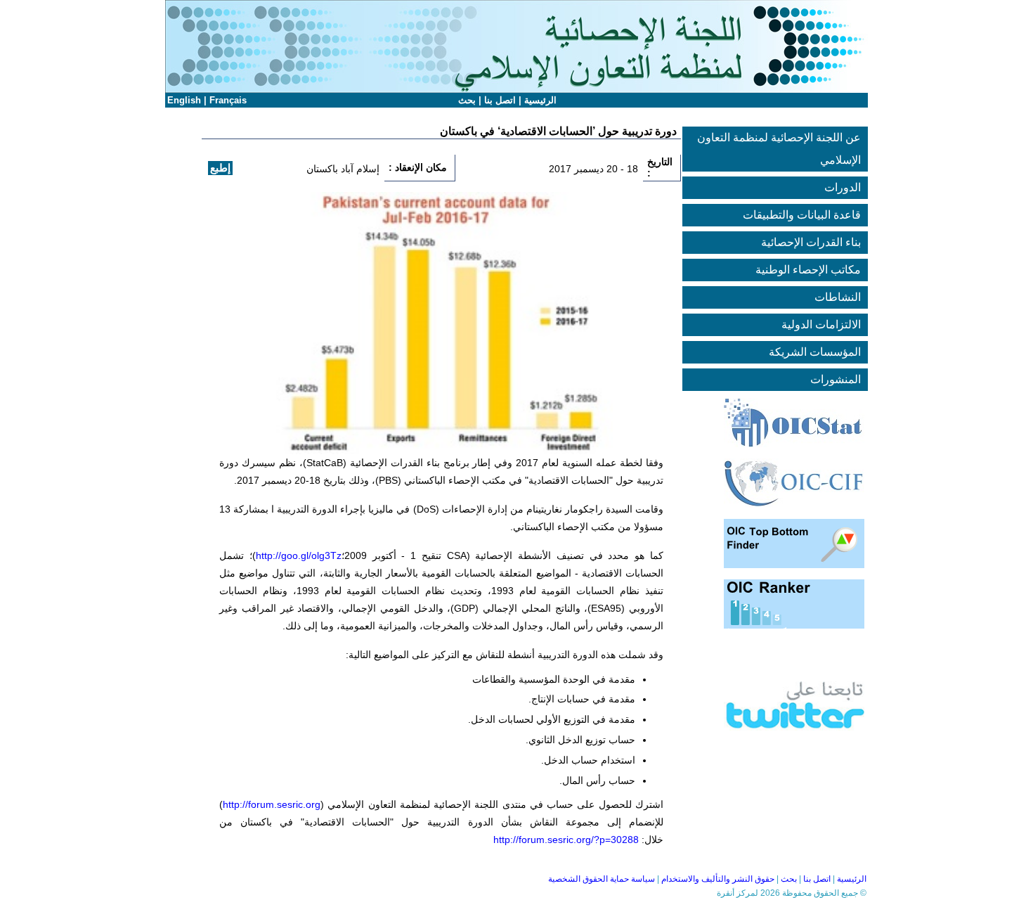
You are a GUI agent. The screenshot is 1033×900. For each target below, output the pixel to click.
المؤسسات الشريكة (815, 352)
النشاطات (837, 297)
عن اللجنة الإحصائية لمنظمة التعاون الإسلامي (779, 148)
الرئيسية (540, 100)
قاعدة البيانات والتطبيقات (802, 215)
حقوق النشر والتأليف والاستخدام (717, 879)
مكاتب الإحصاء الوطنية (808, 270)
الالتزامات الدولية (821, 324)
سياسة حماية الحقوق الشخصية (601, 879)
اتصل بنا (500, 100)
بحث (467, 100)
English (184, 100)
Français (228, 100)
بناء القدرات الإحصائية (811, 242)
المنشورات (835, 379)
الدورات (842, 187)
